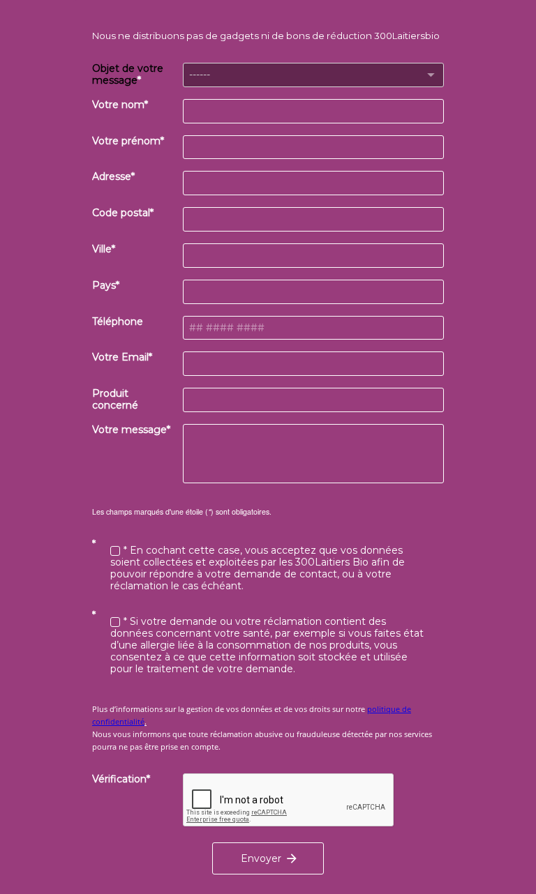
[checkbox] (115, 551)
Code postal (121, 213)
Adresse (111, 177)
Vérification (119, 779)
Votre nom (118, 105)
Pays (104, 285)
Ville (102, 249)
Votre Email (120, 357)
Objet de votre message (127, 74)
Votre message (129, 430)
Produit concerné (115, 399)
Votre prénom (126, 141)
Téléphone (117, 322)
